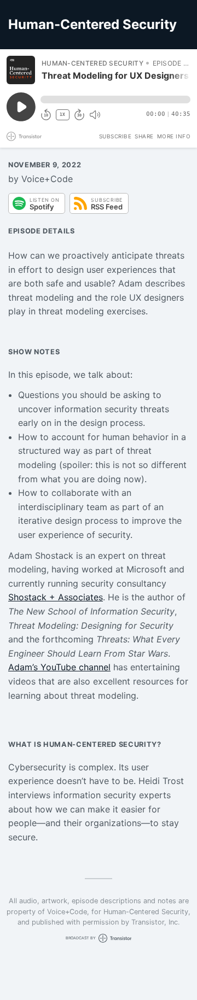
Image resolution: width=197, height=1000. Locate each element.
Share (144, 136)
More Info (174, 136)
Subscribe (115, 136)
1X (62, 114)
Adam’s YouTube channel (59, 667)
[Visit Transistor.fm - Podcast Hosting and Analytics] (24, 136)
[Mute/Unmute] (94, 115)
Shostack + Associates (55, 597)
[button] (115, 99)
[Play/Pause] (21, 70)
